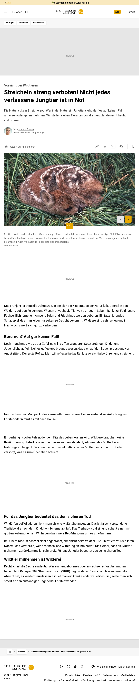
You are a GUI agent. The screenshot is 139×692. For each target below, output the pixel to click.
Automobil (23, 22)
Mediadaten (128, 675)
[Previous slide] (120, 219)
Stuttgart (10, 22)
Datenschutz (110, 675)
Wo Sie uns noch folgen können (116, 666)
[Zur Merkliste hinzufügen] (132, 146)
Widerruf (130, 680)
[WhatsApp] (68, 666)
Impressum (115, 680)
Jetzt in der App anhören (22, 146)
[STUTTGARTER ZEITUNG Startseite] (69, 11)
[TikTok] (75, 666)
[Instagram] (62, 666)
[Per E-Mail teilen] (113, 146)
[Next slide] (128, 219)
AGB (97, 675)
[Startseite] (10, 651)
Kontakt (101, 680)
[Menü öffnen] (5, 12)
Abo (117, 11)
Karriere (87, 675)
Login (132, 11)
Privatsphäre (72, 675)
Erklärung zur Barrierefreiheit (61, 680)
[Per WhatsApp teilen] (121, 146)
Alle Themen (38, 22)
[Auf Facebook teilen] (105, 146)
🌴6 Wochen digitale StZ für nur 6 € (70, 2)
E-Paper (17, 12)
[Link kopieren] (97, 146)
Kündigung (87, 680)
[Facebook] (82, 666)
